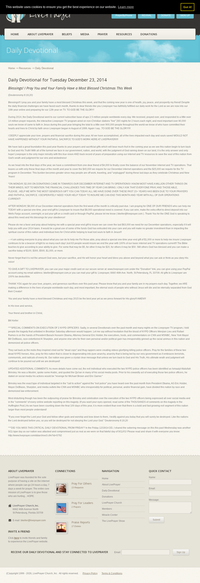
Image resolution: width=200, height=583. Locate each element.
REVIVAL (147, 15)
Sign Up (181, 552)
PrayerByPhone (123, 15)
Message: (154, 499)
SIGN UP (185, 15)
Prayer (103, 34)
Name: (152, 477)
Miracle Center (110, 515)
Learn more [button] (126, 7)
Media (84, 34)
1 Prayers (76, 507)
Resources (124, 34)
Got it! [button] (187, 7)
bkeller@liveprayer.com (33, 520)
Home (15, 34)
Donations (148, 34)
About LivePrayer (40, 34)
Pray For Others (81, 483)
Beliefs (67, 34)
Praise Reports (80, 522)
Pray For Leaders (82, 503)
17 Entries (76, 526)
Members (107, 508)
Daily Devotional (111, 490)
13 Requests (77, 487)
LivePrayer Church (112, 502)
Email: (152, 488)
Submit (156, 519)
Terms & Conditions (112, 573)
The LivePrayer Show (113, 521)
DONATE (166, 15)
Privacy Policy (90, 573)
